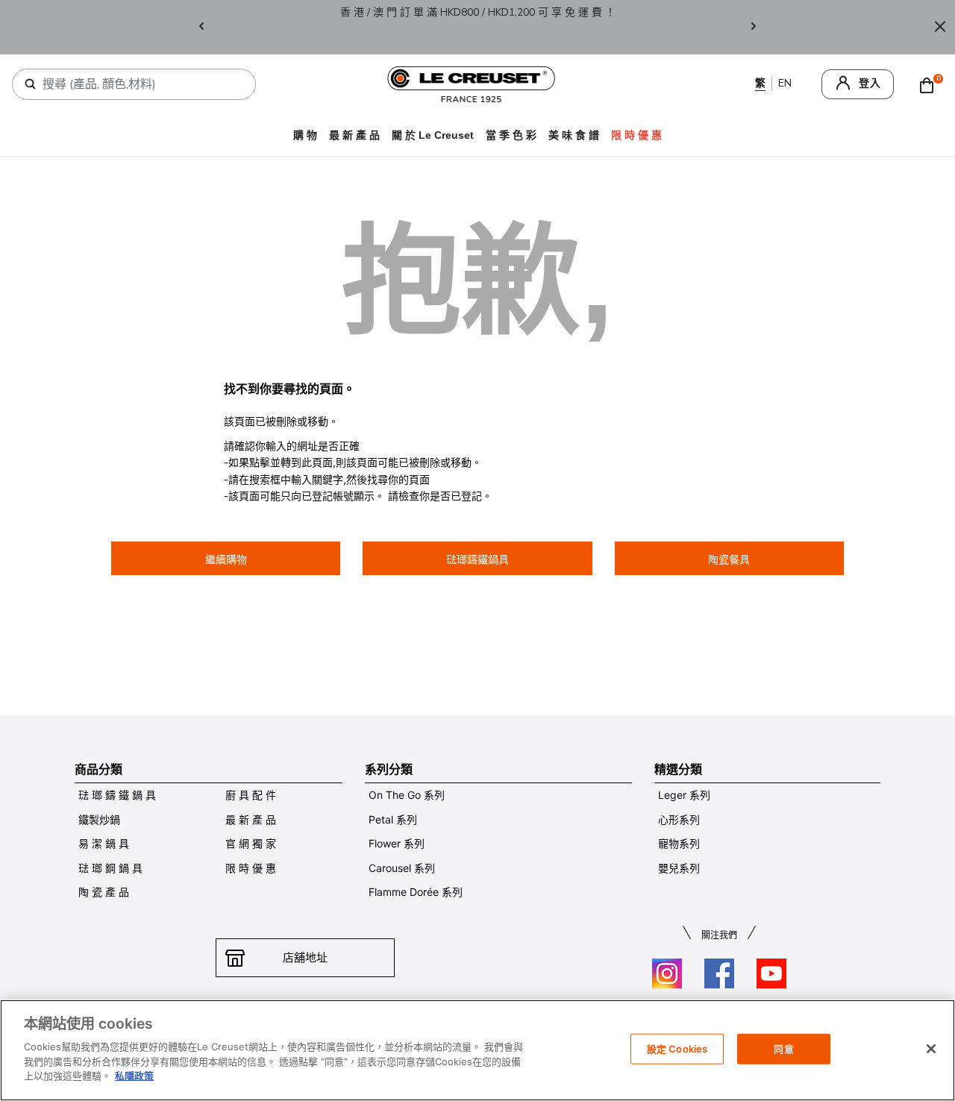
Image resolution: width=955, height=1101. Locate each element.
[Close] (940, 27)
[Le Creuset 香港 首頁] (471, 83)
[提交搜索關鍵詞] (31, 84)
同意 (783, 1048)
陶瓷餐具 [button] (729, 559)
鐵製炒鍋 (99, 819)
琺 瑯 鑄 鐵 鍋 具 (117, 794)
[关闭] (931, 1048)
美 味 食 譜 (573, 135)
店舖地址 (305, 957)
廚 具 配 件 (250, 794)
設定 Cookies (677, 1048)
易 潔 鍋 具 (103, 843)
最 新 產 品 (354, 135)
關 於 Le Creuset (433, 135)
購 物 (305, 135)
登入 (870, 83)
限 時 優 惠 (250, 868)
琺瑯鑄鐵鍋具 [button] (477, 559)
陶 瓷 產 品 (103, 891)
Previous (201, 27)
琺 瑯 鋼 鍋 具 (110, 868)
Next (754, 27)
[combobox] (140, 84)
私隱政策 (134, 1076)
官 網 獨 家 (250, 843)
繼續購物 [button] (226, 559)
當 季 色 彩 (511, 135)
